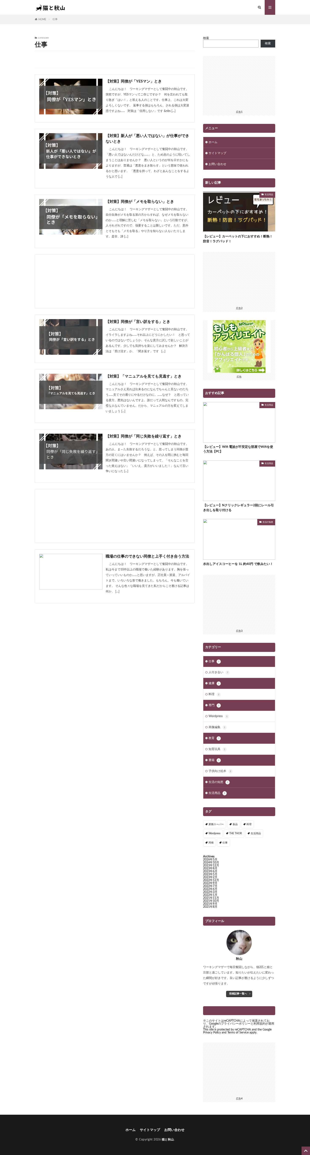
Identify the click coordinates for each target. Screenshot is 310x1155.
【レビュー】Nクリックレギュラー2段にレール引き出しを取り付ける (238, 508)
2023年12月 (211, 865)
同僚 (211, 842)
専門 (214, 705)
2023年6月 (210, 871)
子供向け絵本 (220, 771)
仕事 (55, 19)
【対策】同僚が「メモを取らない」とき (140, 202)
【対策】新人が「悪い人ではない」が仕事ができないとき (147, 139)
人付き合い (218, 672)
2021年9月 (210, 903)
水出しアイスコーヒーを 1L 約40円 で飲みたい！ (238, 564)
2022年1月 (210, 895)
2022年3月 (210, 892)
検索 (206, 38)
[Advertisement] (114, 281)
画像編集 (217, 727)
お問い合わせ (217, 164)
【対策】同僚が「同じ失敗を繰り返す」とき (144, 436)
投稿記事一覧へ (238, 993)
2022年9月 (210, 883)
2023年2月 (210, 877)
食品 (235, 824)
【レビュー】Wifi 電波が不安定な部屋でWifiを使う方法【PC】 (238, 449)
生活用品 (269, 195)
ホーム (213, 142)
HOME (42, 19)
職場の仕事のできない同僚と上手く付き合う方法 (147, 556)
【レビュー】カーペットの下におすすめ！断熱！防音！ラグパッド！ (238, 239)
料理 (214, 694)
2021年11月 (211, 897)
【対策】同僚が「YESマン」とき (134, 81)
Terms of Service (238, 1032)
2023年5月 (210, 874)
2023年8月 (210, 868)
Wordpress (218, 716)
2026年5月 (210, 859)
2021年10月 (211, 900)
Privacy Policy (212, 1032)
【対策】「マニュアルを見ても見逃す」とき (144, 376)
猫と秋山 (168, 1139)
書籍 (214, 760)
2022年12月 (211, 880)
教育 (214, 738)
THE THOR (235, 833)
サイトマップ (217, 153)
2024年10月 (211, 862)
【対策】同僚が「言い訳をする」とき (138, 322)
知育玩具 (217, 749)
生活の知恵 (268, 522)
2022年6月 (210, 889)
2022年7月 (210, 886)
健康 (214, 683)
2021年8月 (210, 906)
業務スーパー (216, 824)
